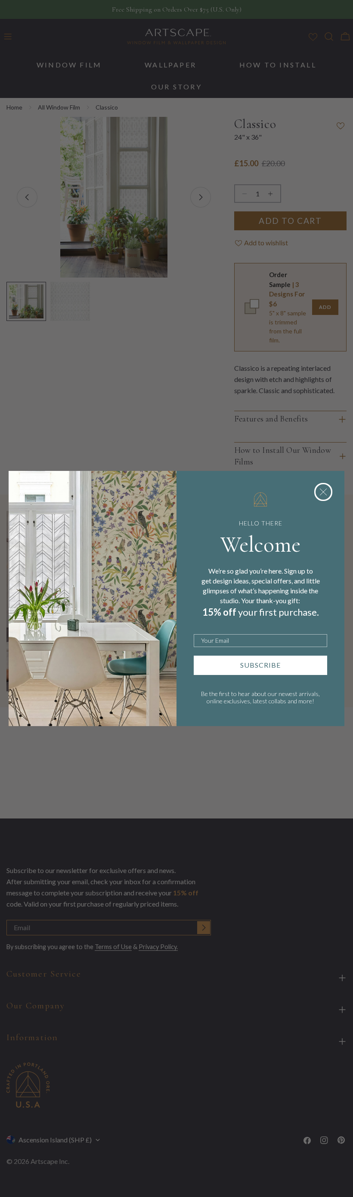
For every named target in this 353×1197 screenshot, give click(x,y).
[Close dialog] (323, 492)
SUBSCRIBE (260, 665)
